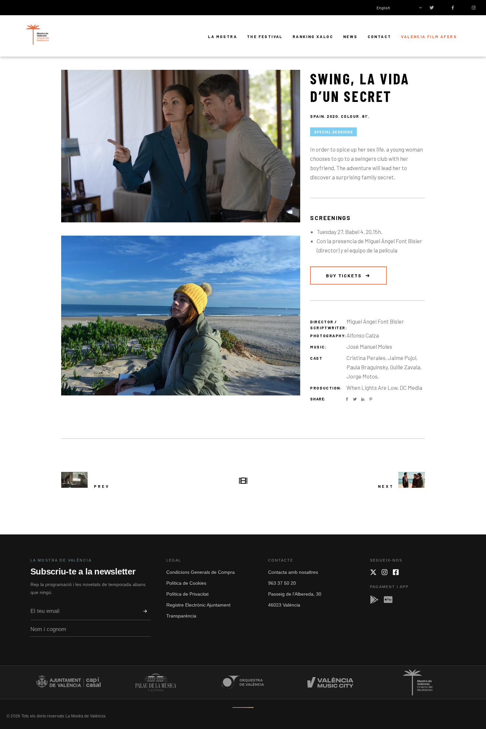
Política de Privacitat (187, 594)
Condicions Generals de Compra (200, 572)
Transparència (181, 615)
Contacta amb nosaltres (293, 572)
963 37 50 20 (282, 583)
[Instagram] (384, 572)
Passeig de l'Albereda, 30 (294, 594)
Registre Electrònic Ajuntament (198, 605)
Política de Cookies (186, 583)
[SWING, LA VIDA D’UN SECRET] (180, 146)
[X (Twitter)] (373, 572)
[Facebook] (395, 572)
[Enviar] (145, 611)
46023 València (284, 605)
